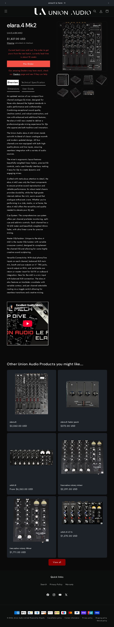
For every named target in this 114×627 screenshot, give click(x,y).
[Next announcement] (109, 3)
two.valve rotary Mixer (21, 548)
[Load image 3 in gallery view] (88, 80)
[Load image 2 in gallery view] (75, 80)
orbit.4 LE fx (66, 532)
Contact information (72, 618)
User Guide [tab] (28, 88)
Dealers (16, 74)
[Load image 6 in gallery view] (75, 92)
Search (44, 584)
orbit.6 (13, 485)
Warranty (69, 584)
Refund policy (102, 621)
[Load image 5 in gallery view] (63, 92)
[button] (6, 11)
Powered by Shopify (37, 618)
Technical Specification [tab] (33, 82)
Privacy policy (87, 618)
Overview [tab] (13, 82)
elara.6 (13, 422)
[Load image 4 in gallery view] (101, 80)
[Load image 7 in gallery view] (88, 92)
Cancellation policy (54, 618)
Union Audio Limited (21, 618)
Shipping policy (101, 618)
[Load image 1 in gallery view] (63, 80)
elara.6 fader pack (70, 422)
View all (57, 562)
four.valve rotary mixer (72, 485)
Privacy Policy (56, 584)
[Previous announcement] (5, 3)
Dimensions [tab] (13, 88)
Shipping (10, 43)
